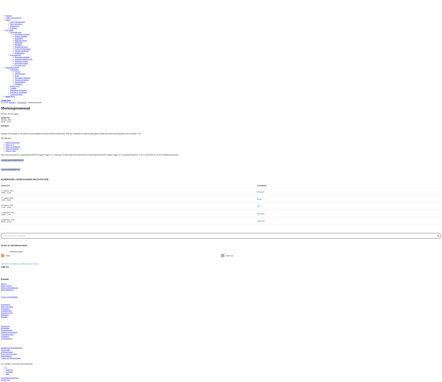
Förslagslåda (5, 350)
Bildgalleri (5, 315)
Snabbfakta (5, 337)
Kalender (4, 317)
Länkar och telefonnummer (11, 358)
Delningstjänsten (7, 352)
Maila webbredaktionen (9, 288)
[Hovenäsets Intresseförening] (18, 12)
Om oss (3, 284)
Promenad (260, 192)
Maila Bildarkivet (7, 290)
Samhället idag (6, 311)
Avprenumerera (6, 339)
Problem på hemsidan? (9, 332)
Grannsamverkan (7, 334)
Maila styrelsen (6, 286)
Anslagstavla (6, 100)
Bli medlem (5, 328)
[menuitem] (223, 16)
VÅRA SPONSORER (9, 297)
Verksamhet (5, 309)
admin (16, 114)
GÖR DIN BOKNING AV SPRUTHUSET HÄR (19, 264)
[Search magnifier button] (438, 235)
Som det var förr (7, 313)
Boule (259, 199)
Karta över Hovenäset (9, 354)
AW (258, 206)
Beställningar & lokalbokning (11, 348)
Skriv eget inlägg (7, 307)
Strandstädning (6, 356)
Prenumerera (5, 326)
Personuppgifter (6, 330)
